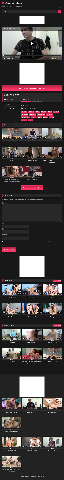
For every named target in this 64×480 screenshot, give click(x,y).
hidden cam (42, 114)
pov (40, 117)
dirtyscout (25, 114)
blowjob (44, 111)
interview (50, 114)
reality (45, 117)
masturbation (26, 117)
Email (4, 229)
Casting (57, 111)
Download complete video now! (33, 88)
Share (38, 99)
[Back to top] (59, 475)
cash (50, 111)
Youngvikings (13, 3)
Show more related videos (32, 188)
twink (31, 120)
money (34, 117)
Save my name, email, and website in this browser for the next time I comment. (27, 242)
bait (38, 111)
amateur (32, 111)
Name (4, 223)
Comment (5, 203)
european (33, 114)
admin (28, 105)
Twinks (25, 111)
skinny (52, 117)
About (27, 99)
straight (25, 120)
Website (4, 234)
